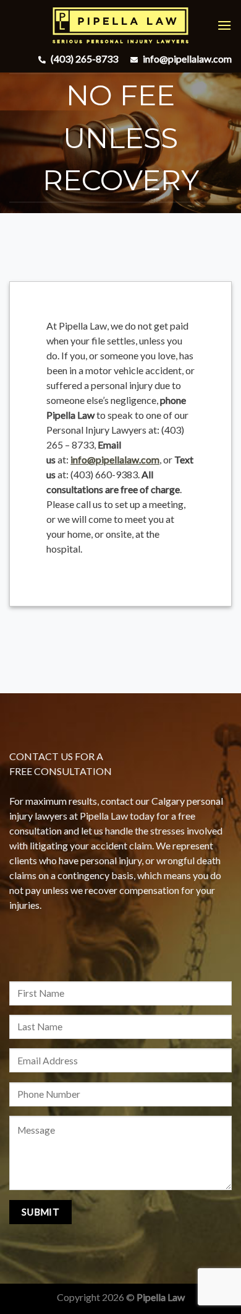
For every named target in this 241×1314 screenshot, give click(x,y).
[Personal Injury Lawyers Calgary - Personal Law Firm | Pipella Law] (120, 25)
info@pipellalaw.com (186, 58)
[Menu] (224, 25)
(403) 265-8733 (83, 58)
